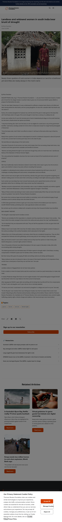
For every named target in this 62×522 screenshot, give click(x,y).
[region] (31, 506)
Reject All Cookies (47, 512)
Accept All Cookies (47, 501)
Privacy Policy (12, 519)
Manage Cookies (47, 506)
